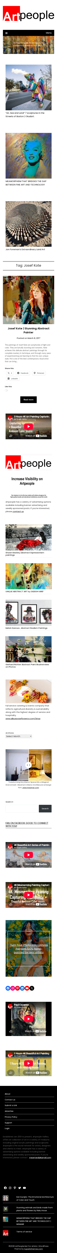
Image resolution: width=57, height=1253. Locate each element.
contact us (18, 511)
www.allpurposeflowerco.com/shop (23, 718)
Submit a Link (11, 1105)
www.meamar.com (30, 788)
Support (8, 1122)
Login (7, 1128)
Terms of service (24, 1231)
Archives (10, 733)
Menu (49, 32)
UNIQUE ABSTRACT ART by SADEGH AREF (24, 591)
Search (9, 801)
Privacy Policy (11, 1117)
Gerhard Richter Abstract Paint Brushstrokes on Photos (27, 665)
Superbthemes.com (33, 1249)
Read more (28, 400)
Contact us (10, 1099)
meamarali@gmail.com (40, 1157)
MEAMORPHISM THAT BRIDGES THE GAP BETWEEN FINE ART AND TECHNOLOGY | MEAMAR (33, 1221)
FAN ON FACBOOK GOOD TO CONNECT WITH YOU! (27, 825)
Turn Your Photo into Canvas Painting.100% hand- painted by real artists (29, 948)
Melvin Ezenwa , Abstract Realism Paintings (26, 628)
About (7, 1094)
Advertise (9, 1111)
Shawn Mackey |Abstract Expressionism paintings (25, 553)
